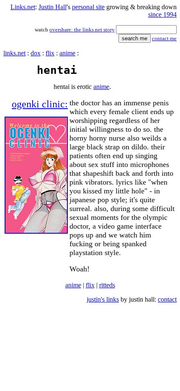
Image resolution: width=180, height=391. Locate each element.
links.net (14, 53)
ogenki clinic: (40, 104)
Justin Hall (53, 6)
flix (50, 53)
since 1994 (162, 14)
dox (36, 53)
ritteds (107, 285)
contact (167, 299)
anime (67, 53)
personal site (88, 6)
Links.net (22, 6)
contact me (164, 38)
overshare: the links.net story (82, 29)
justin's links (103, 299)
